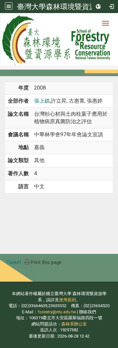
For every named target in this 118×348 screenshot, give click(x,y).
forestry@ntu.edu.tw (57, 311)
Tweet (14, 262)
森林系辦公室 (74, 324)
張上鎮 (42, 101)
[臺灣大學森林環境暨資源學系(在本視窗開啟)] (59, 39)
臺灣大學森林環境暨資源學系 (64, 6)
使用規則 (67, 299)
